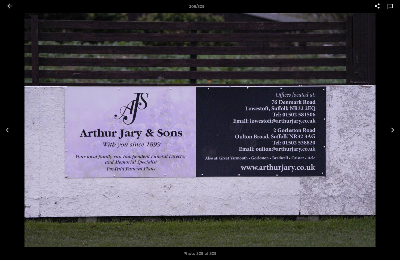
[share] (377, 6)
